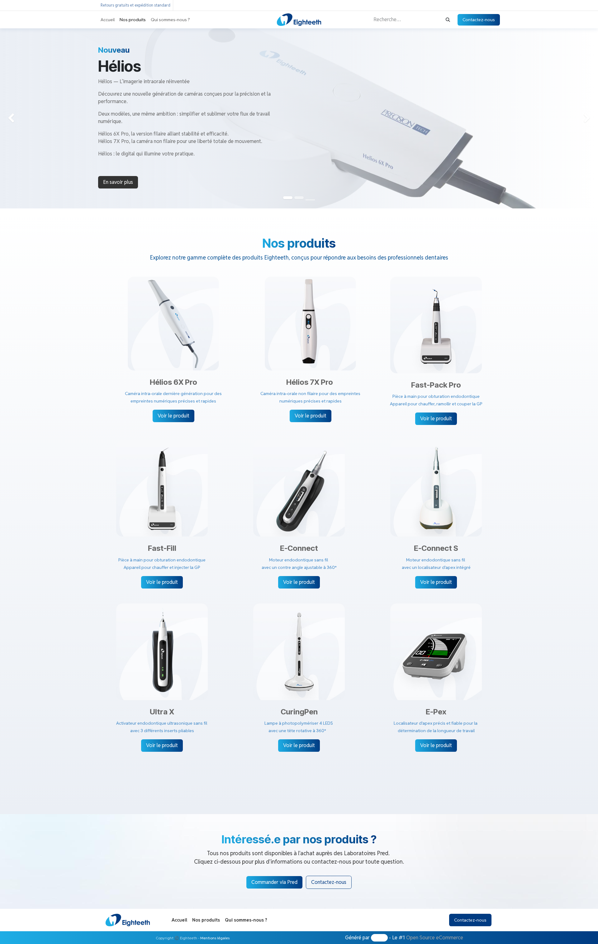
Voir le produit (173, 415)
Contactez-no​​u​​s (328, 882)
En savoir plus (118, 182)
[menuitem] (107, 20)
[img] (24, 118)
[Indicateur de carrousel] (310, 199)
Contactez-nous (479, 19)
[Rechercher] (448, 20)
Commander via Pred (274, 882)
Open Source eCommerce (434, 937)
